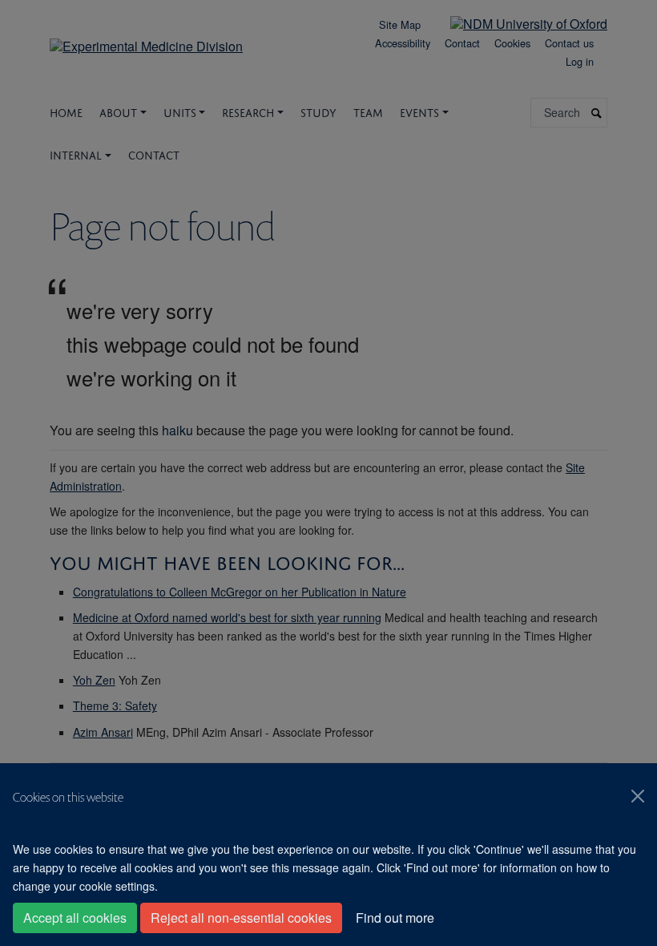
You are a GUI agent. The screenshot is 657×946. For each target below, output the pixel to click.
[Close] (638, 796)
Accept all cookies (75, 917)
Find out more (395, 917)
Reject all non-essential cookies (241, 917)
